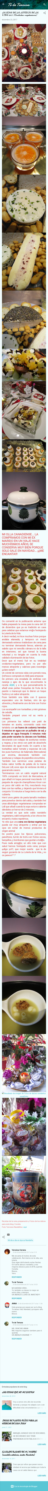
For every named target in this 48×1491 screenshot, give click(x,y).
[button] (44, 13)
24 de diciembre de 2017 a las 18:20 (25, 1284)
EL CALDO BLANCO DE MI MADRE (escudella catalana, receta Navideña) (19, 1453)
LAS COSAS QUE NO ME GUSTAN (18, 1392)
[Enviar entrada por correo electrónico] (8, 1235)
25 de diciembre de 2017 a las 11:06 (30, 1304)
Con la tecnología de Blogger (25, 1486)
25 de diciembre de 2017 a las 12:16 (25, 1325)
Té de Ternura (18, 4)
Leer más (42, 1413)
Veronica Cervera (19, 1250)
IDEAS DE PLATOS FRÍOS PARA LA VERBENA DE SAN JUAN (19, 1422)
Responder (17, 1277)
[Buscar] (44, 5)
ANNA (14, 1303)
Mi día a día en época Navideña (20, 1240)
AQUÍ (11, 685)
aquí (25, 1227)
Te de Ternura (17, 1282)
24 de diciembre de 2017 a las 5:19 (25, 1252)
